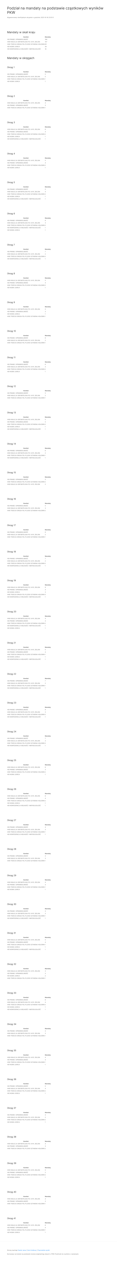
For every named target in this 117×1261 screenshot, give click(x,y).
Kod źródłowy (31, 1250)
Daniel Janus (22, 1250)
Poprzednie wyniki (44, 1250)
